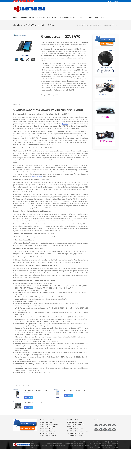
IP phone (65, 124)
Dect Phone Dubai (112, 444)
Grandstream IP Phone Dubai (88, 442)
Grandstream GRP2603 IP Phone (34, 402)
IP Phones (50, 95)
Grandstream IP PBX (47, 445)
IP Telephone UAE (101, 447)
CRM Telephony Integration (75, 424)
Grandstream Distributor (47, 420)
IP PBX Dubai (112, 442)
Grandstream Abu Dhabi (47, 429)
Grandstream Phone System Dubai (77, 431)
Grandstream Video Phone (75, 429)
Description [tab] (16, 104)
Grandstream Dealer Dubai (48, 426)
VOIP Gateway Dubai (80, 444)
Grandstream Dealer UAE (47, 422)
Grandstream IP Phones (74, 420)
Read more (28, 397)
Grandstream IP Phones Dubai (76, 433)
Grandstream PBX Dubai (72, 442)
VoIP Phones (57, 95)
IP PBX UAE (90, 444)
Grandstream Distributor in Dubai (63, 445)
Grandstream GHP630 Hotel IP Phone (75, 390)
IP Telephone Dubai (102, 442)
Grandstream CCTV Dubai (74, 435)
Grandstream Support (108, 445)
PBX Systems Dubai (112, 447)
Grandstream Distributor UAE (49, 424)
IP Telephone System (100, 444)
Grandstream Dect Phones (48, 435)
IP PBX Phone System (47, 433)
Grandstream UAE (60, 442)
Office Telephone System (75, 422)
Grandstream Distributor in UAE (83, 445)
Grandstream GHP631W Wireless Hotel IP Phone (36, 391)
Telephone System (37, 176)
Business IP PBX (72, 426)
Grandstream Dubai (48, 442)
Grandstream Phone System (48, 431)
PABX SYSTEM (97, 445)
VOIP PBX (71, 444)
